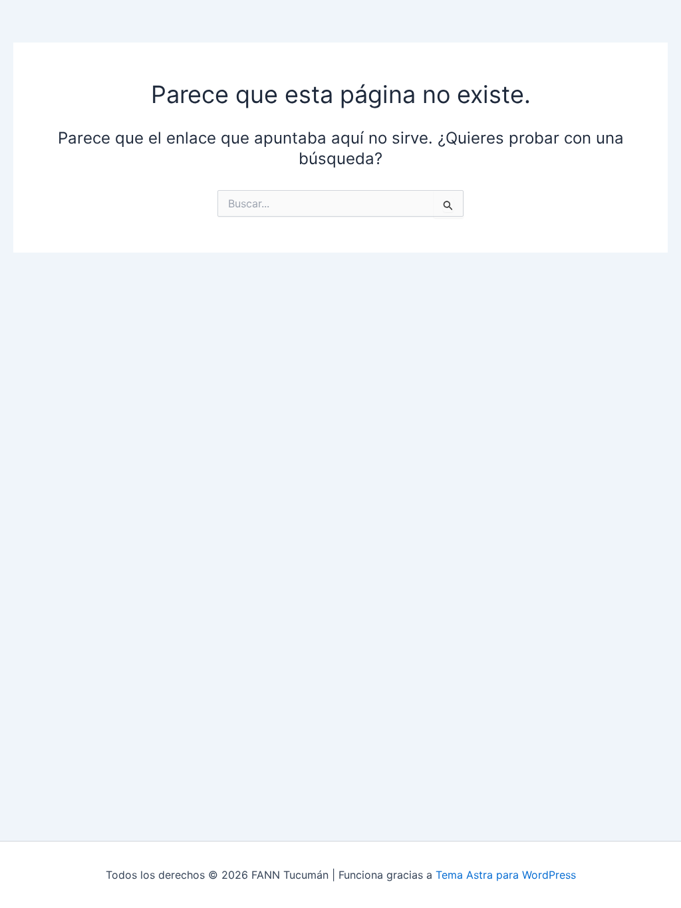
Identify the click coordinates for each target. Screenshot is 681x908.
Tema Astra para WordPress (506, 874)
